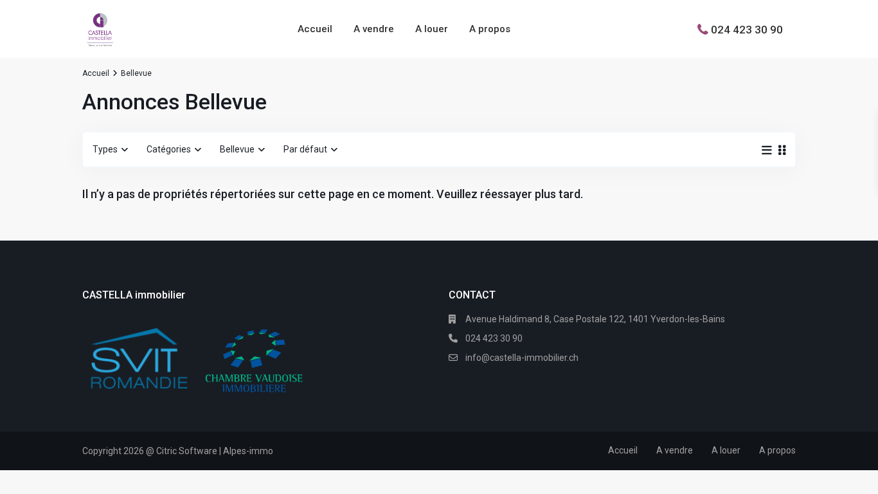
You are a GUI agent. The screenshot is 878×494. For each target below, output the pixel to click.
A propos (489, 29)
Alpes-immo (248, 451)
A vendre (374, 29)
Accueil (315, 29)
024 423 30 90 (747, 29)
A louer (431, 29)
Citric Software (186, 451)
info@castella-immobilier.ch (521, 357)
